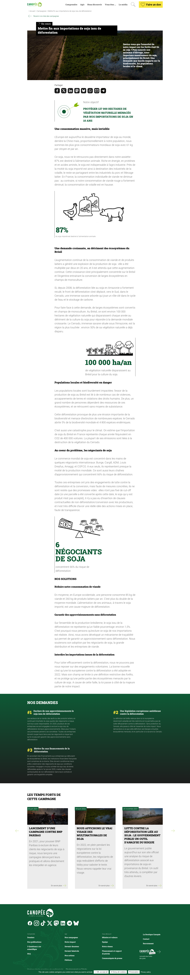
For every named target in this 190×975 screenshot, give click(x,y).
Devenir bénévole (72, 951)
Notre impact (70, 942)
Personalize (134, 972)
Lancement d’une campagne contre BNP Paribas (45, 831)
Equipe (105, 942)
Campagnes (41, 11)
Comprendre (71, 4)
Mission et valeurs (109, 937)
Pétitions (68, 960)
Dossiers (30, 937)
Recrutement (148, 943)
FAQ (29, 954)
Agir (82, 4)
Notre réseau (107, 946)
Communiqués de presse (112, 958)
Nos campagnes (71, 937)
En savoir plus (56, 885)
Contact (146, 939)
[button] (95, 85)
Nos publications (34, 942)
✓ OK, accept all (101, 972)
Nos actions (69, 955)
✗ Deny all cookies (118, 972)
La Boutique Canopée (151, 934)
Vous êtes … (110, 4)
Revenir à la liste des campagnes (46, 16)
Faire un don (153, 4)
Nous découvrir (94, 4)
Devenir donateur (72, 946)
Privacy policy (146, 972)
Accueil (32, 11)
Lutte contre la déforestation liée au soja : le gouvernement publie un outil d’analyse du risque (142, 835)
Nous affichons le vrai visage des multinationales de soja (94, 833)
